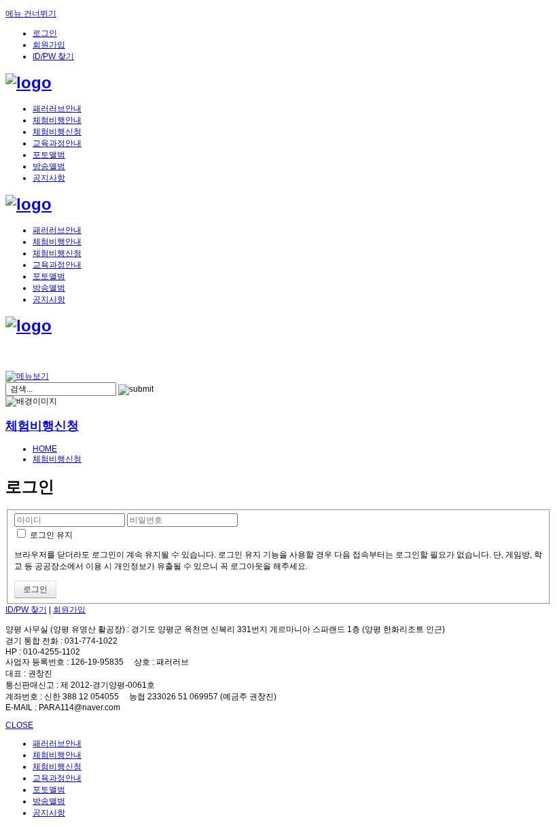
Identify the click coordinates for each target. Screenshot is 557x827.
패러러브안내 (57, 108)
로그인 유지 (50, 535)
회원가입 (49, 45)
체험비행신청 (57, 131)
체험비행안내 (57, 120)
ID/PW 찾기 (53, 56)
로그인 (45, 33)
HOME (45, 449)
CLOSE (19, 725)
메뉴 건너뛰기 (30, 13)
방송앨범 (49, 166)
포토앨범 (49, 155)
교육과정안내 (57, 143)
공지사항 (49, 178)
